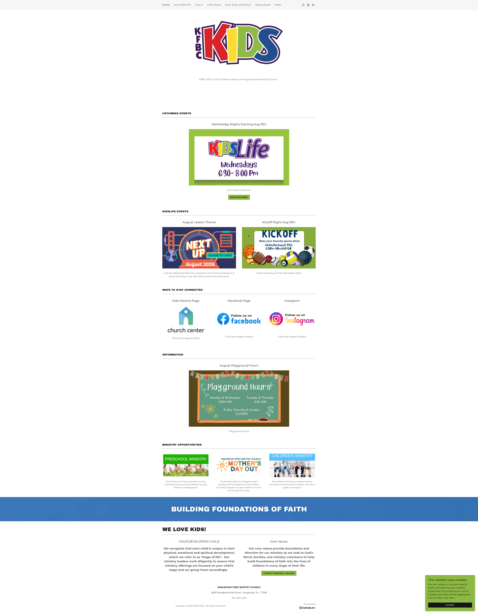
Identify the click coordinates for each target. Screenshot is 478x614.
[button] (313, 4)
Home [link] (166, 5)
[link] (308, 4)
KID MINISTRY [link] (182, 5)
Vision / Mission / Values (278, 573)
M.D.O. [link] (199, 5)
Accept (450, 605)
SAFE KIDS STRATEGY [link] (238, 5)
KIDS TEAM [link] (214, 5)
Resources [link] (263, 5)
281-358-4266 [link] (239, 598)
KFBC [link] (278, 5)
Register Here (239, 197)
